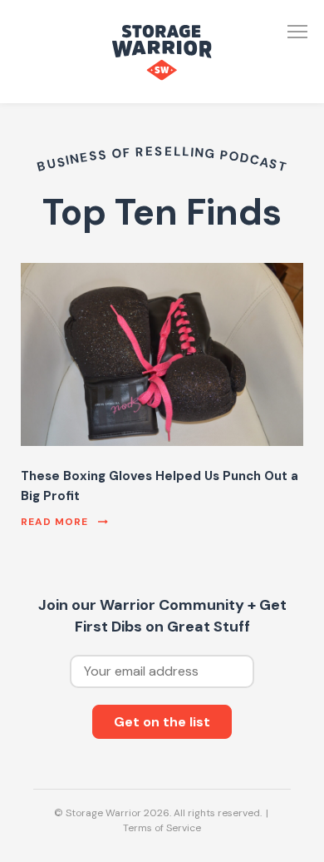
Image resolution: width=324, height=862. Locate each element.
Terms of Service (162, 828)
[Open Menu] (297, 31)
